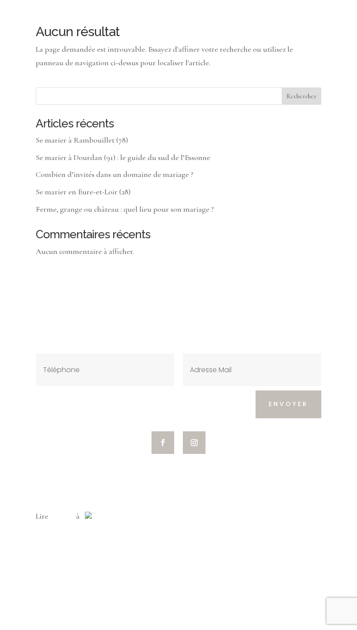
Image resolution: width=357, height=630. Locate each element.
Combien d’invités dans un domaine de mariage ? (114, 174)
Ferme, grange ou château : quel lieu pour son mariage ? (125, 209)
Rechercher (301, 96)
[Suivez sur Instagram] (194, 442)
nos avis (62, 516)
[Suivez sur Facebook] (163, 442)
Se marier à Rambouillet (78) (82, 140)
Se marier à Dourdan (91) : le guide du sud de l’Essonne (123, 157)
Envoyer (288, 404)
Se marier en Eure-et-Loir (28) (83, 192)
